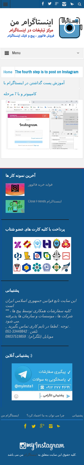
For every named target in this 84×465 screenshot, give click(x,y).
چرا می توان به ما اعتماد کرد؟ (45, 415)
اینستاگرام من (10, 415)
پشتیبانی (77, 415)
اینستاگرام (30, 455)
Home (8, 72)
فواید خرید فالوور (40, 185)
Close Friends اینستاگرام (45, 201)
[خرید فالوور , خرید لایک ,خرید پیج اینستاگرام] (42, 28)
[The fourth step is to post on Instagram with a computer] (42, 125)
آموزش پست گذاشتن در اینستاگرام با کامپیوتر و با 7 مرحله (34, 88)
